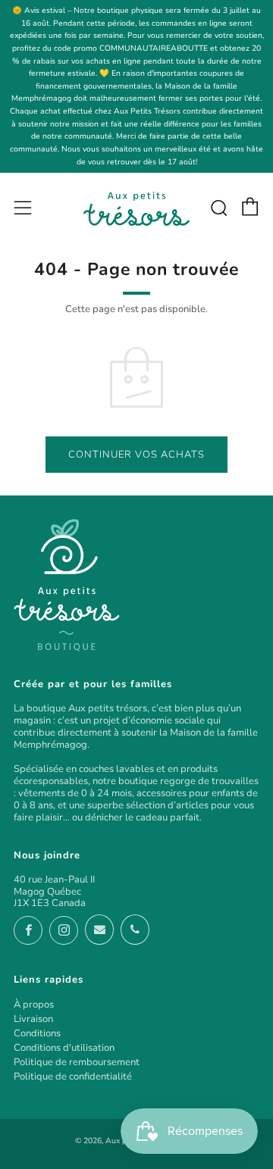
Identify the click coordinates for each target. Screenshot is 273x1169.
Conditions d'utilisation (64, 1048)
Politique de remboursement (77, 1062)
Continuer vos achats (136, 454)
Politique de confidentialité (73, 1076)
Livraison (33, 1019)
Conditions (37, 1033)
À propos (34, 1004)
